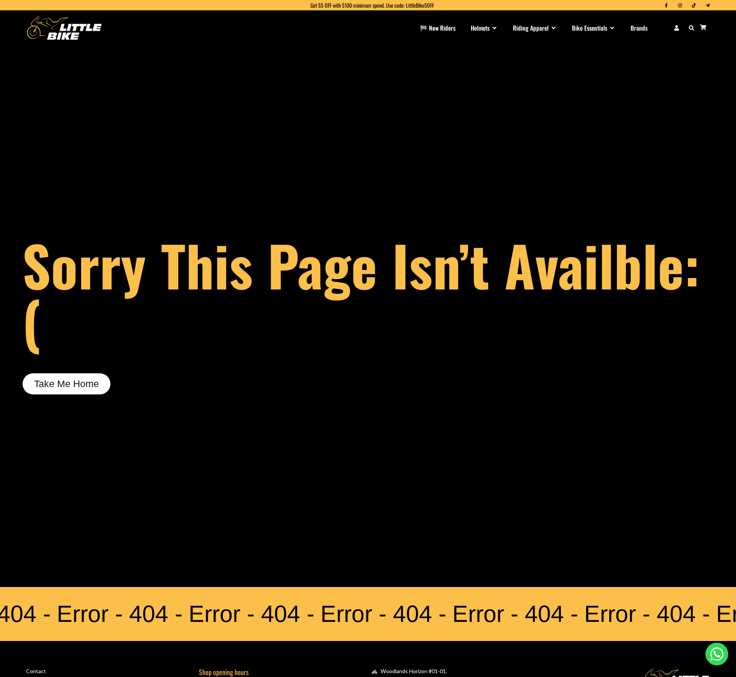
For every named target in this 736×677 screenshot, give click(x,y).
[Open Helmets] (494, 28)
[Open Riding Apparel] (553, 28)
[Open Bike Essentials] (612, 28)
